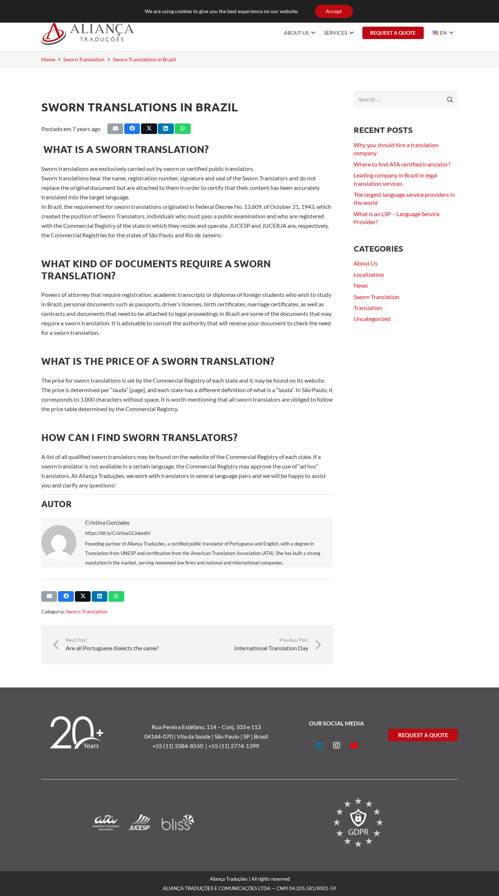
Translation (368, 307)
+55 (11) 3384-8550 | (180, 745)
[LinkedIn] (319, 745)
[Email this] (115, 128)
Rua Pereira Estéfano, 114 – (187, 726)
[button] (312, 33)
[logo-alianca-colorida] (87, 33)
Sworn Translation (86, 611)
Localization (369, 274)
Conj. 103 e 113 (241, 726)
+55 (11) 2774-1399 (234, 745)
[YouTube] (354, 745)
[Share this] (132, 128)
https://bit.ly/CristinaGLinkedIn (117, 533)
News (361, 285)
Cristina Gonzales (107, 522)
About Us (366, 263)
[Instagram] (336, 745)
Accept (334, 11)
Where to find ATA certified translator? (402, 164)
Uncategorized (372, 318)
